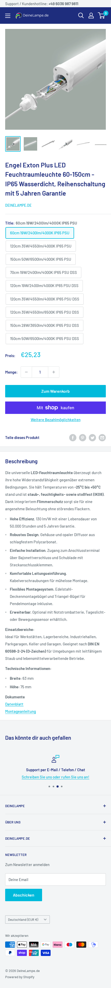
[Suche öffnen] (81, 15)
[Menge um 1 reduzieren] (26, 372)
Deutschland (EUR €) (23, 919)
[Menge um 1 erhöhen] (53, 372)
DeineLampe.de (18, 205)
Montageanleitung (20, 711)
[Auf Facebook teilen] (72, 437)
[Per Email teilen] (102, 437)
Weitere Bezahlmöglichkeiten (56, 419)
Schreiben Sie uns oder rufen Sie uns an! (55, 777)
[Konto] (91, 15)
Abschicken (23, 894)
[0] (101, 15)
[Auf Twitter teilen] (92, 437)
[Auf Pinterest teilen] (82, 437)
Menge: (11, 372)
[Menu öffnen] (7, 16)
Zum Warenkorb (55, 391)
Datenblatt (14, 704)
